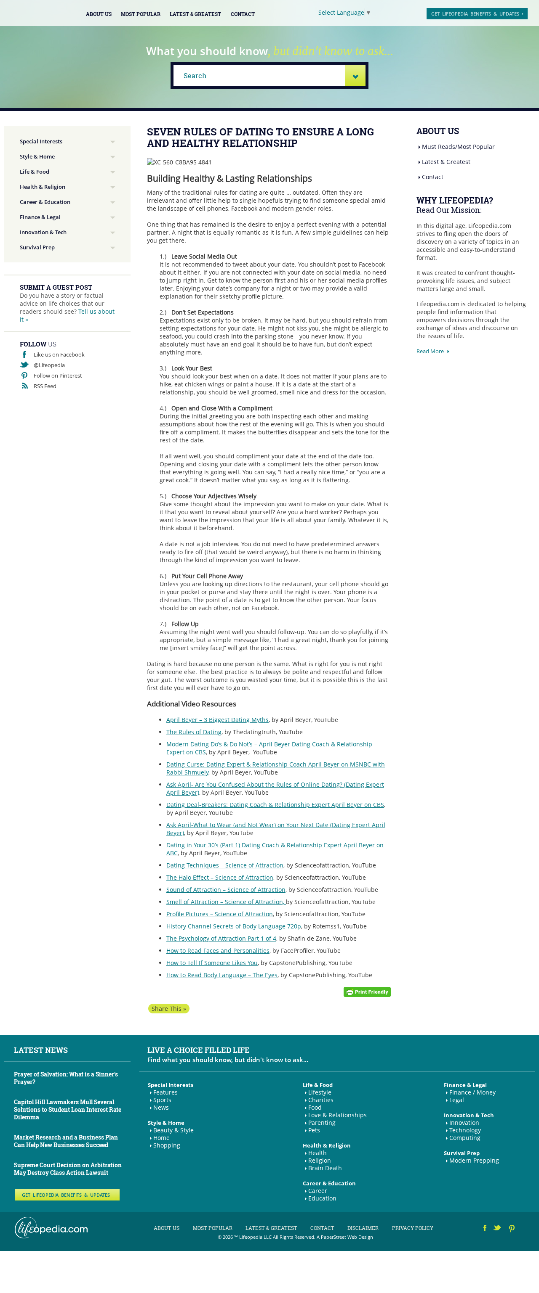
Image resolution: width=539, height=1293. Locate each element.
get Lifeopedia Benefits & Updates (475, 14)
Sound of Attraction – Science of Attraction (226, 890)
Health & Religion (42, 186)
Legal (456, 1100)
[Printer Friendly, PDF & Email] (367, 991)
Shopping (166, 1145)
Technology (465, 1130)
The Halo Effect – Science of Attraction (219, 877)
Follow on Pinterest (58, 375)
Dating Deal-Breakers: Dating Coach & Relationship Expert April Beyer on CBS (275, 805)
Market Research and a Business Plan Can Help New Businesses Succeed (66, 1141)
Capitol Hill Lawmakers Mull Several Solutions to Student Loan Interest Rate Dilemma (67, 1109)
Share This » (169, 1009)
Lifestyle (319, 1092)
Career (317, 1191)
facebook (485, 1229)
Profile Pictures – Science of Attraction (219, 914)
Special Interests (41, 141)
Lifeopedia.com (40, 12)
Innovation (464, 1122)
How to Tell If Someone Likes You (212, 963)
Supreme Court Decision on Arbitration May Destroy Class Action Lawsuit (68, 1169)
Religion (319, 1160)
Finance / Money (472, 1092)
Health (317, 1153)
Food (315, 1107)
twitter (498, 1229)
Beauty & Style (173, 1130)
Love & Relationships (337, 1115)
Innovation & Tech (43, 232)
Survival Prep (37, 247)
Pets (314, 1130)
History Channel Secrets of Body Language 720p (233, 926)
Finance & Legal (40, 217)
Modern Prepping (474, 1160)
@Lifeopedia (49, 365)
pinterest (512, 1229)
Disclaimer (363, 1227)
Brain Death (325, 1168)
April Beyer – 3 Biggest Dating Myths (217, 720)
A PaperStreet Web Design (345, 1237)
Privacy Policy (412, 1227)
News (161, 1107)
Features (165, 1092)
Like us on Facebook (59, 354)
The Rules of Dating (193, 732)
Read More (430, 351)
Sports (162, 1100)
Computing (464, 1138)
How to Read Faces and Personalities (218, 951)
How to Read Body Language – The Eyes (222, 975)
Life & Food (34, 171)
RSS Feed (45, 386)
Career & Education (45, 202)
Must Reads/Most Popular (458, 147)
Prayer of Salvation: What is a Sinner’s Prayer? (66, 1078)
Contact (243, 14)
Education (322, 1198)
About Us (99, 14)
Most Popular (140, 14)
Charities (321, 1100)
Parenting (322, 1122)
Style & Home (37, 156)
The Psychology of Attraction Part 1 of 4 (221, 938)
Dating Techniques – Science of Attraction (224, 865)
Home (161, 1138)
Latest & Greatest (195, 14)
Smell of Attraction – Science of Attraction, (226, 902)
